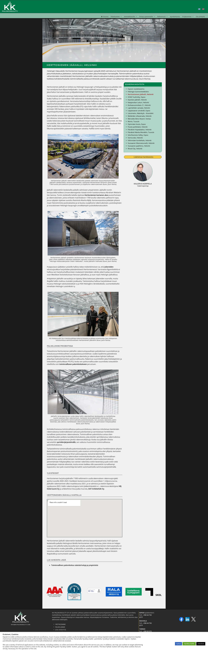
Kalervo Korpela (143, 184)
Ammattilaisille (129, 17)
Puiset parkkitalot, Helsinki (138, 127)
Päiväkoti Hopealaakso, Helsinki (139, 129)
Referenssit (161, 17)
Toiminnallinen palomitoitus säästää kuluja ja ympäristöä (74, 565)
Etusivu (105, 17)
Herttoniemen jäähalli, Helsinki (141, 94)
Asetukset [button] (201, 644)
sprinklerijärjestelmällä (66, 442)
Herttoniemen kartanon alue (96, 195)
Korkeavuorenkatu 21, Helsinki (139, 105)
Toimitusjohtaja (143, 186)
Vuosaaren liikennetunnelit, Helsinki (141, 143)
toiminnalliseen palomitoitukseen (73, 364)
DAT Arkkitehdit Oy (96, 489)
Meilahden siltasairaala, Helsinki (140, 116)
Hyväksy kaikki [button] (189, 644)
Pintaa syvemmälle (146, 17)
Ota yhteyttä (200, 17)
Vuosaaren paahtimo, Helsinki (139, 146)
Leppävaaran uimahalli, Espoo (139, 110)
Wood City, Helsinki (135, 148)
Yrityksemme (186, 17)
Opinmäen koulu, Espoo (137, 124)
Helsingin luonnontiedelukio (138, 91)
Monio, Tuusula (133, 121)
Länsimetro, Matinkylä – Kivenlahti (140, 113)
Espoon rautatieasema (136, 89)
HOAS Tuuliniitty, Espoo (136, 97)
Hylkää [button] (178, 644)
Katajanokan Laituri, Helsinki (138, 102)
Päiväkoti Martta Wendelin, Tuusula (141, 132)
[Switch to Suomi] (199, 8)
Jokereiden (109, 267)
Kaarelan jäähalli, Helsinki (137, 100)
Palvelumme (115, 17)
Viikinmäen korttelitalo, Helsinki (139, 140)
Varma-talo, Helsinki (135, 138)
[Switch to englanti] (203, 8)
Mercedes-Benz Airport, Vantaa (139, 119)
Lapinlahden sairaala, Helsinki (139, 108)
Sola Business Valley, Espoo (138, 135)
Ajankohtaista (175, 17)
